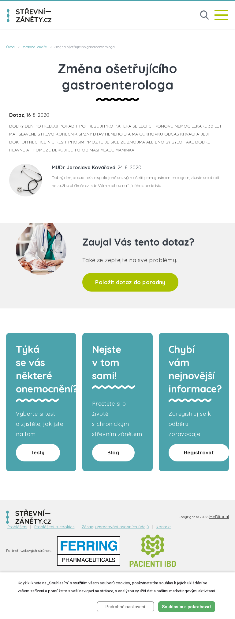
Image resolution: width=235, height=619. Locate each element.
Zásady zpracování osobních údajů (115, 527)
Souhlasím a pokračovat (186, 606)
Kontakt (163, 527)
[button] (204, 15)
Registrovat (199, 452)
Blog (113, 452)
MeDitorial (219, 516)
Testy (38, 452)
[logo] (29, 15)
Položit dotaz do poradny (130, 282)
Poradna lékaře (34, 46)
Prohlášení (17, 527)
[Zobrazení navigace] (221, 15)
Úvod (10, 46)
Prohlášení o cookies (54, 527)
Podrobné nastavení (125, 606)
